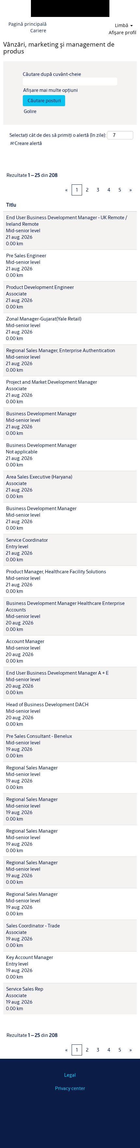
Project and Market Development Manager (51, 382)
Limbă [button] (122, 25)
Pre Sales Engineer (26, 255)
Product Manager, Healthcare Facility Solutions (56, 571)
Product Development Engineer (40, 287)
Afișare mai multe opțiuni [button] (50, 90)
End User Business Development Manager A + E (57, 673)
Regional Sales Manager (32, 768)
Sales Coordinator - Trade (33, 926)
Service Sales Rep (24, 989)
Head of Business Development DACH (47, 704)
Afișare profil (122, 32)
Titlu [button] (11, 205)
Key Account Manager (29, 957)
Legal (70, 1075)
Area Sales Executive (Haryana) (39, 477)
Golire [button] (30, 111)
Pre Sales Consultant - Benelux (39, 736)
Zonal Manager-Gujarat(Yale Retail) (43, 319)
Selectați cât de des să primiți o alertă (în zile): (57, 135)
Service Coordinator (27, 540)
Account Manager (25, 641)
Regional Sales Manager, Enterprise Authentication (60, 350)
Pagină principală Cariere (27, 27)
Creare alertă (28, 143)
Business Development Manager (41, 413)
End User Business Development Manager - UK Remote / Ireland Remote (66, 220)
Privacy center (70, 1088)
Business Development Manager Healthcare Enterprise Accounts (65, 606)
